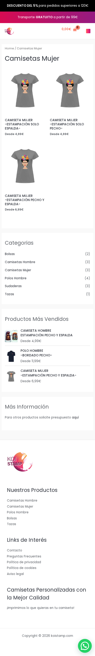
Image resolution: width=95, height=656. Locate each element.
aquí (75, 417)
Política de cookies (21, 568)
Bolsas (10, 254)
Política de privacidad (24, 562)
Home (9, 48)
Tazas (9, 294)
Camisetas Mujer (18, 270)
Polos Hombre (16, 278)
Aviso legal (15, 574)
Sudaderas (13, 286)
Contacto (14, 550)
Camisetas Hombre (20, 262)
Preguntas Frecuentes (24, 556)
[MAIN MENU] (88, 31)
